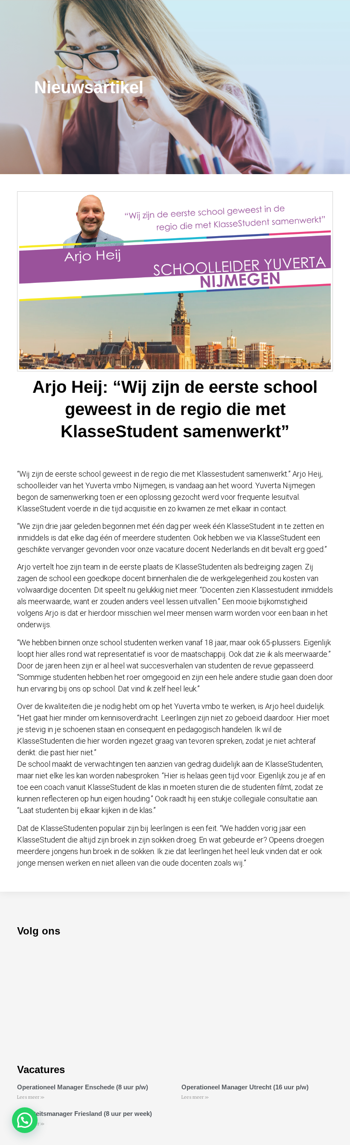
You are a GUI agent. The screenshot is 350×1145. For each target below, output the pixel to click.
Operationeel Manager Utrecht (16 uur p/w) (245, 1087)
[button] (25, 1120)
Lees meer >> (30, 1097)
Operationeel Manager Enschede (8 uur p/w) (82, 1087)
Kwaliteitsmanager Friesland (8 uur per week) (84, 1113)
